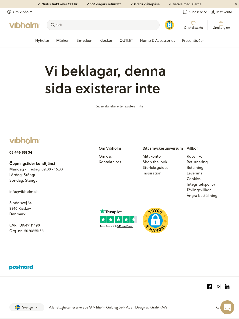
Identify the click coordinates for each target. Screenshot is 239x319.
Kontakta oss (110, 161)
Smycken (84, 40)
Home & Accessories (157, 40)
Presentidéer (193, 40)
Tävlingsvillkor (199, 189)
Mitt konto (224, 12)
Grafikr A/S (158, 307)
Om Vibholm (22, 12)
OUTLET (126, 40)
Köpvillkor (195, 156)
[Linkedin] (227, 286)
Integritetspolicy (201, 184)
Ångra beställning (202, 195)
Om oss (105, 156)
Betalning (195, 167)
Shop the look (155, 161)
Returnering (197, 161)
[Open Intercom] (227, 307)
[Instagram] (218, 286)
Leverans (194, 173)
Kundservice (198, 12)
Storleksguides (155, 167)
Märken (63, 40)
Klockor (105, 40)
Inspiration (152, 173)
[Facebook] (209, 286)
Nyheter (42, 40)
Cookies (193, 178)
